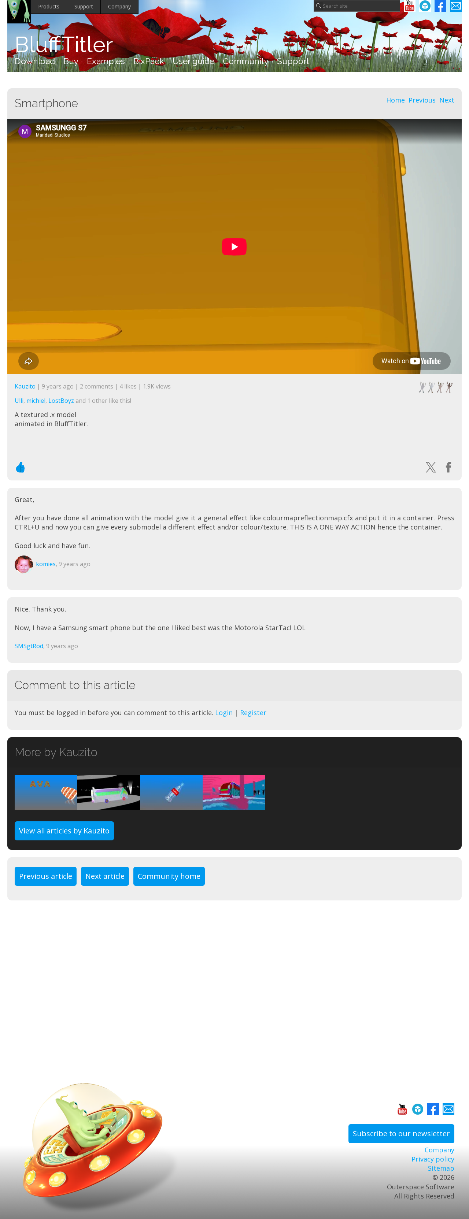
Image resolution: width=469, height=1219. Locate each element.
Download (35, 61)
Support (83, 6)
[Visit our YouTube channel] (410, 6)
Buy (70, 61)
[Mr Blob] (46, 805)
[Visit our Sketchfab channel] (425, 6)
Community (246, 61)
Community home (169, 876)
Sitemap (441, 1168)
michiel (35, 401)
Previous (422, 100)
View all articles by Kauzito (64, 831)
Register (253, 712)
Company (119, 6)
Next (446, 100)
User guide (193, 61)
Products (48, 6)
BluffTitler (64, 44)
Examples (106, 61)
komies (46, 564)
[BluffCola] (171, 805)
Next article (105, 876)
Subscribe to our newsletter (401, 1133)
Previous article (45, 876)
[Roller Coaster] (108, 805)
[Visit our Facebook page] (440, 6)
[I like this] (20, 467)
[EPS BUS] (234, 805)
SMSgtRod (29, 646)
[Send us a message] (456, 6)
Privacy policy (432, 1159)
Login (224, 712)
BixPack (148, 61)
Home (395, 100)
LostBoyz (61, 401)
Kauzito (25, 386)
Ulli (19, 401)
